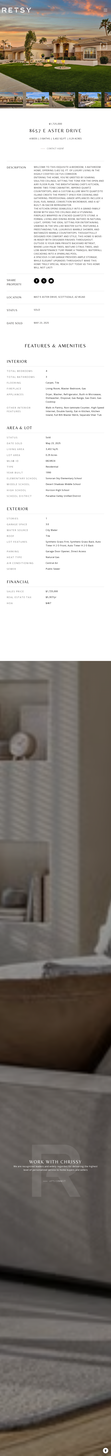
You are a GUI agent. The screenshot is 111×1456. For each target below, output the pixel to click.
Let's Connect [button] (57, 1181)
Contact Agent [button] (55, 148)
